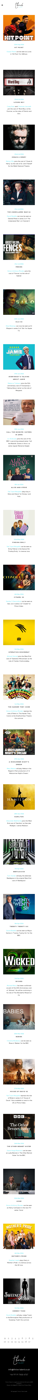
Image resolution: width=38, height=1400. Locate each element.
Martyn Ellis (10, 161)
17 (29, 1341)
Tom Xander (11, 876)
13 (15, 1341)
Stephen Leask (14, 1260)
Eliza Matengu (11, 326)
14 (19, 1341)
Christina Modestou (13, 1041)
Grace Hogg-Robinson (14, 1150)
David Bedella (12, 216)
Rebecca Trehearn (14, 383)
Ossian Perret (11, 52)
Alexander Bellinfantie (14, 821)
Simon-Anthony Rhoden (15, 271)
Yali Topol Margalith (15, 492)
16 (26, 1341)
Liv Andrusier (12, 439)
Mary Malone (11, 768)
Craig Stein (11, 106)
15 (22, 1341)
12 (12, 1341)
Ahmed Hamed (12, 656)
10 (5, 1341)
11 (8, 1341)
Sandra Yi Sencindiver (13, 601)
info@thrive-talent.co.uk (19, 1369)
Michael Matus (12, 985)
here (14, 1385)
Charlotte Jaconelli (24, 106)
